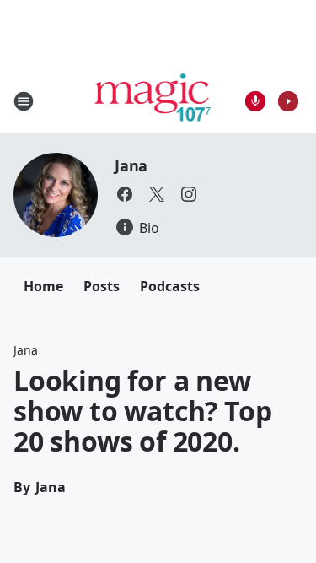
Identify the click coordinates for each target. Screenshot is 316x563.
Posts (101, 286)
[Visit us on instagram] (189, 194)
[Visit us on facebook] (125, 194)
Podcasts (170, 286)
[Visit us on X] (157, 194)
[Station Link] (153, 100)
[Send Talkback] (255, 101)
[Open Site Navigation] (23, 101)
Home (43, 286)
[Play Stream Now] (288, 101)
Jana (131, 165)
